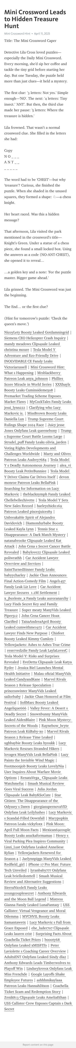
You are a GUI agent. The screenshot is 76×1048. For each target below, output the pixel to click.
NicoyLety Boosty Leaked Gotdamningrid (36, 332)
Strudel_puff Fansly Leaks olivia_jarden (35, 442)
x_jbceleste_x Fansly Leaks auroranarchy (36, 598)
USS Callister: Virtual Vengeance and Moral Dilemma (37, 911)
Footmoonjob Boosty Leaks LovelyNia (34, 766)
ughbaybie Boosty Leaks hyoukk (29, 743)
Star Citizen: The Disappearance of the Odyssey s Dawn (33, 801)
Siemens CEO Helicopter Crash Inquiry (35, 338)
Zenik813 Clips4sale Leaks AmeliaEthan (35, 997)
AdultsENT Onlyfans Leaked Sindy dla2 (35, 957)
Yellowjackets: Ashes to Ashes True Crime (37, 644)
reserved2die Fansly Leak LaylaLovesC (37, 650)
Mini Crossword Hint (17, 33)
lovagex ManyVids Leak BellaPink (30, 754)
